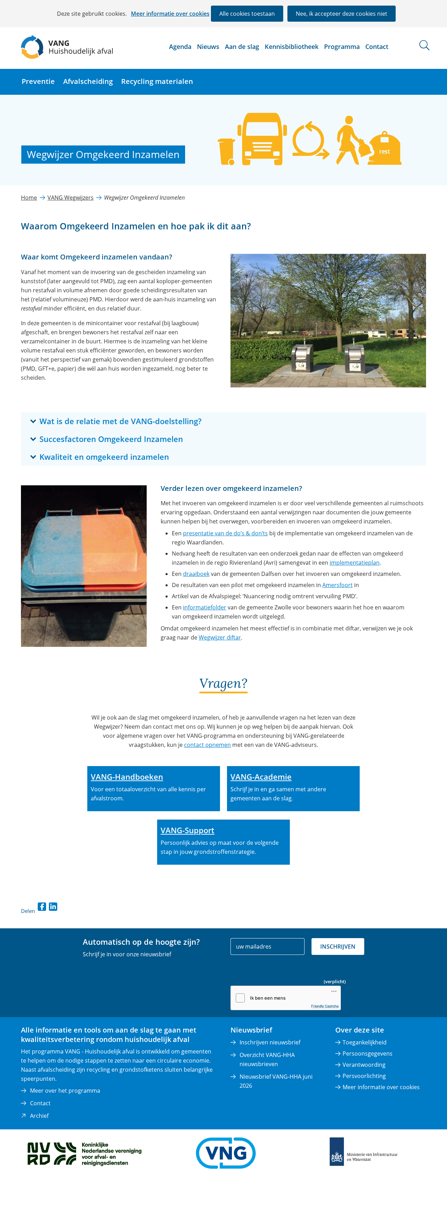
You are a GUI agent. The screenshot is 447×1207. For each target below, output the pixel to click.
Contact (376, 46)
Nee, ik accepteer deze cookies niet (341, 13)
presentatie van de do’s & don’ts (225, 533)
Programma (342, 46)
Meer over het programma (65, 1090)
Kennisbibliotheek (291, 46)
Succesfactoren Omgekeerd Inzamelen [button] (131, 438)
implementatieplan (355, 562)
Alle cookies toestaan (247, 13)
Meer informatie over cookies (170, 13)
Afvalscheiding (88, 81)
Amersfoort (337, 585)
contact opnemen (207, 745)
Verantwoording (364, 1065)
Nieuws (208, 46)
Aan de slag (242, 46)
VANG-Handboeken (127, 776)
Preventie (38, 81)
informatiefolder (204, 607)
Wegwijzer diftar (220, 637)
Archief (39, 1116)
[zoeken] (424, 45)
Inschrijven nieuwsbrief (270, 1042)
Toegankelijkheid (365, 1042)
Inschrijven (338, 946)
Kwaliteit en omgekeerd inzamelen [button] (124, 456)
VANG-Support (187, 830)
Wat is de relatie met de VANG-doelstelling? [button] (140, 420)
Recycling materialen (157, 81)
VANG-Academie (261, 776)
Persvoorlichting (364, 1076)
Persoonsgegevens (368, 1053)
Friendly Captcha (325, 1006)
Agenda (180, 46)
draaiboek (196, 574)
